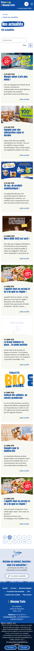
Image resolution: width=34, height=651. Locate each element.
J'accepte (24, 647)
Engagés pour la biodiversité (15, 449)
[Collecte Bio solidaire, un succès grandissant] (17, 380)
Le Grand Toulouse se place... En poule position (15, 343)
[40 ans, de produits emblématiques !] (17, 171)
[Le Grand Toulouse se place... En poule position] (17, 327)
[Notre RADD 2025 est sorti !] (17, 224)
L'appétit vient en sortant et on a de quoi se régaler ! (17, 290)
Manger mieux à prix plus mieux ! (16, 78)
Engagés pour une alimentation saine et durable (15, 132)
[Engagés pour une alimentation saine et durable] (17, 115)
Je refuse (10, 647)
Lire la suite (25, 99)
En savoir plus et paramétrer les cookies (17, 643)
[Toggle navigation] (32, 4)
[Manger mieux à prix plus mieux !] (17, 62)
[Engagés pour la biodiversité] (17, 433)
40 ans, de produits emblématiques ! (15, 187)
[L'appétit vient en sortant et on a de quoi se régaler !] (17, 274)
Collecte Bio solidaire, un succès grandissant (15, 396)
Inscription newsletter (18, 576)
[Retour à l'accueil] (6, 2)
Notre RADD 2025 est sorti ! (16, 238)
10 (24, 542)
